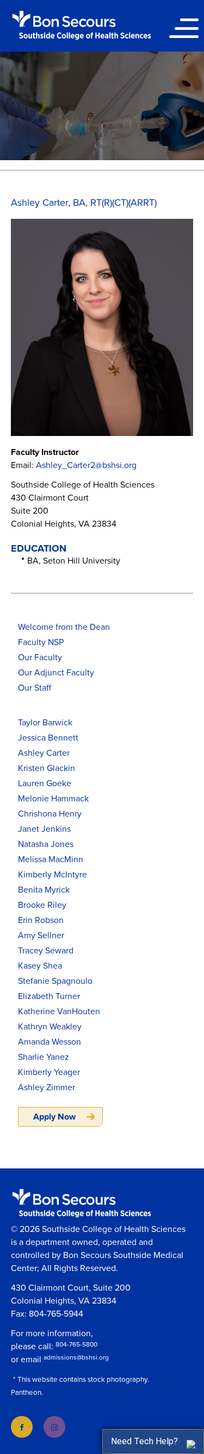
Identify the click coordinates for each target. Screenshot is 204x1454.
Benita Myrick (44, 889)
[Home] (82, 25)
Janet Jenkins (44, 829)
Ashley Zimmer (46, 1087)
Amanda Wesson (49, 1041)
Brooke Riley (42, 905)
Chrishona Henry (50, 813)
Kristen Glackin (46, 768)
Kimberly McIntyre (52, 874)
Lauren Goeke (44, 783)
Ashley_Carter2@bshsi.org (86, 465)
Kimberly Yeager (49, 1072)
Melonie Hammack (53, 798)
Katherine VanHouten (59, 1011)
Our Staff (34, 687)
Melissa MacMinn (50, 859)
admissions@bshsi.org (76, 1357)
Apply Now (54, 1116)
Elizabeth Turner (49, 996)
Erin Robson (41, 920)
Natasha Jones (45, 844)
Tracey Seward (45, 950)
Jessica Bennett (48, 737)
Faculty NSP (41, 642)
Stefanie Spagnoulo (55, 981)
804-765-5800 (76, 1344)
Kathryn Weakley (50, 1026)
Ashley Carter (44, 753)
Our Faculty (40, 657)
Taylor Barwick (45, 722)
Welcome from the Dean (64, 627)
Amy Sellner (41, 935)
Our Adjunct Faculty (56, 672)
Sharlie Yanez (43, 1057)
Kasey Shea (40, 965)
